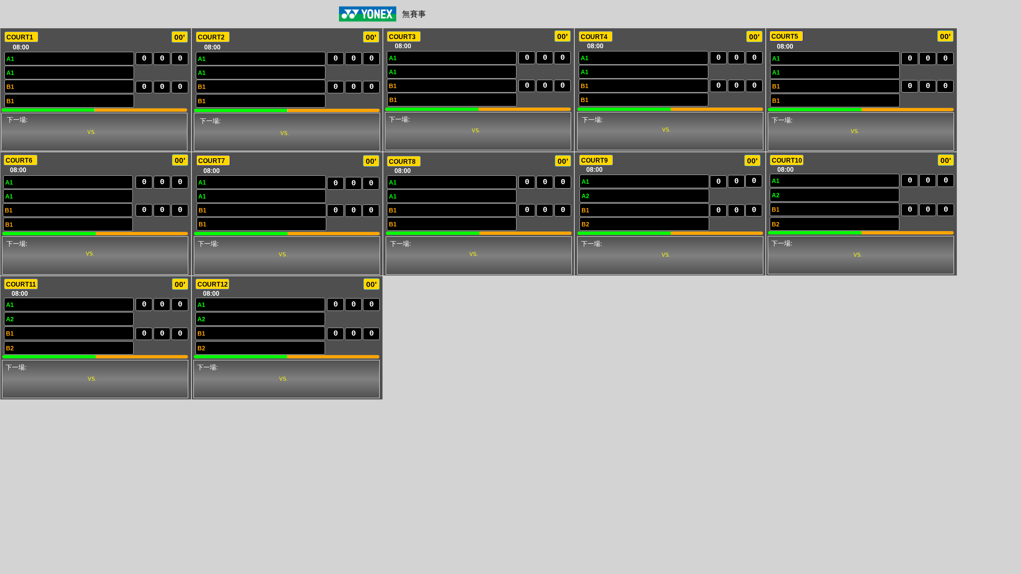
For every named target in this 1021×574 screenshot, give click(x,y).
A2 (585, 196)
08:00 (21, 47)
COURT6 (19, 160)
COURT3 (402, 36)
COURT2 (211, 37)
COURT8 (402, 161)
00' (179, 37)
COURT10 (787, 160)
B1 (10, 86)
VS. (91, 132)
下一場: (17, 119)
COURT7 (211, 160)
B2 (585, 224)
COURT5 (784, 36)
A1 (10, 58)
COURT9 (594, 160)
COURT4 (594, 36)
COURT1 (19, 37)
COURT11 (21, 284)
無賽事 (414, 14)
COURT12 (212, 284)
